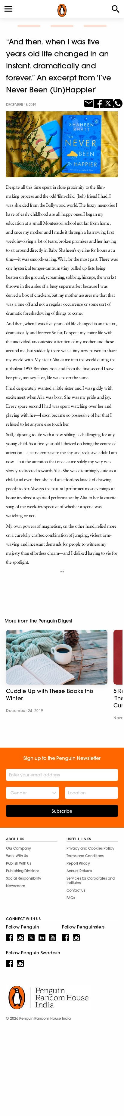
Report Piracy (78, 863)
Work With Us (17, 856)
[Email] (89, 103)
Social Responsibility (23, 878)
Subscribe (62, 811)
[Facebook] (98, 103)
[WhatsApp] (117, 103)
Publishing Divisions (22, 870)
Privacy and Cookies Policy (90, 848)
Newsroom (15, 886)
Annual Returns (79, 870)
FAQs (71, 898)
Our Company (18, 848)
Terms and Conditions (85, 856)
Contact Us (76, 890)
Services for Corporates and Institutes (91, 880)
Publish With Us (18, 863)
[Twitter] (108, 103)
